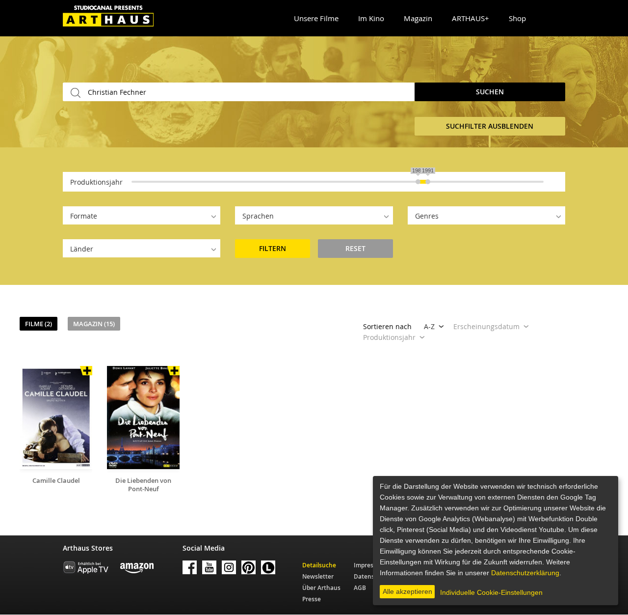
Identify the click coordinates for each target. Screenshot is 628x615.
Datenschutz (372, 576)
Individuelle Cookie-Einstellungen (491, 592)
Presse (311, 599)
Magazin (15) (94, 323)
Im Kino (371, 18)
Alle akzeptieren (407, 591)
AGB (360, 587)
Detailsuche (319, 565)
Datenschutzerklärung (525, 573)
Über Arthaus (321, 587)
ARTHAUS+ (470, 18)
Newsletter (318, 576)
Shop (517, 18)
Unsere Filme (316, 18)
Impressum (370, 565)
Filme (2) (38, 323)
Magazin (418, 18)
